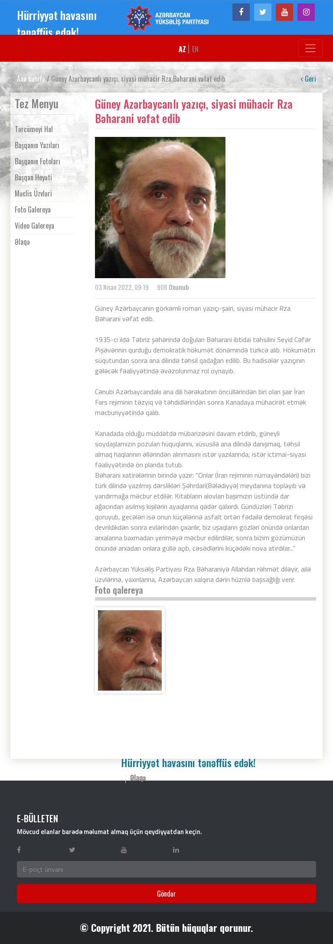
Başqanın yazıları (37, 145)
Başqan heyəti (33, 177)
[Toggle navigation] (310, 48)
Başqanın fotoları (37, 161)
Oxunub (179, 287)
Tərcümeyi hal (34, 129)
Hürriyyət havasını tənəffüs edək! (57, 23)
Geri (309, 78)
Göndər (166, 893)
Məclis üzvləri (33, 193)
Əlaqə (22, 241)
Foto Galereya (33, 209)
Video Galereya (34, 225)
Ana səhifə (31, 78)
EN (195, 49)
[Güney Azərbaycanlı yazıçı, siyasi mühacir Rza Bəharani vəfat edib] (130, 650)
